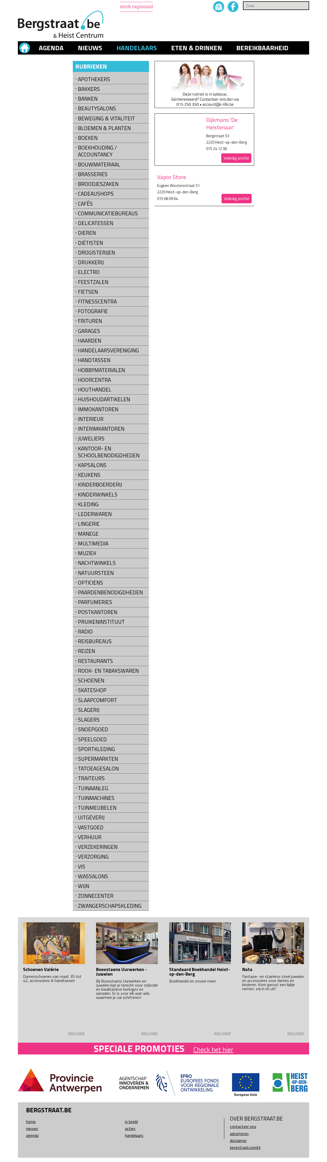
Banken (88, 98)
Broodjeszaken (98, 184)
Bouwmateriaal (99, 164)
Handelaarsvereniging (108, 350)
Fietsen (88, 291)
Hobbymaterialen (101, 370)
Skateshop (92, 690)
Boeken (88, 137)
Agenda (51, 47)
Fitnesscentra (97, 301)
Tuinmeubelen (97, 807)
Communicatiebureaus (108, 213)
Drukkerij (91, 262)
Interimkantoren (101, 428)
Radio (85, 631)
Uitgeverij (91, 817)
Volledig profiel (236, 158)
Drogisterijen (96, 252)
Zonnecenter (95, 895)
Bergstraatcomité (245, 1147)
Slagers (89, 719)
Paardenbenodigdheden (110, 592)
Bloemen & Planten (104, 128)
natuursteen (96, 572)
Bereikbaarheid (262, 47)
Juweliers (91, 438)
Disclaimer (238, 1140)
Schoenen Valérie (41, 969)
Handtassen (94, 360)
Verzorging (93, 856)
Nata (247, 969)
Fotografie (93, 311)
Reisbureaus (95, 641)
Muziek (87, 553)
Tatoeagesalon (98, 768)
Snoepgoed (93, 729)
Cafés (85, 203)
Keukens (89, 474)
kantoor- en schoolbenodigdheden (108, 452)
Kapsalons (92, 465)
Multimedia (93, 543)
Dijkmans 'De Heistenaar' (222, 123)
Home (31, 1121)
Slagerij (88, 709)
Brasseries (93, 174)
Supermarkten (98, 758)
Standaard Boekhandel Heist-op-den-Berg (199, 971)
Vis (81, 866)
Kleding (88, 504)
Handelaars (136, 47)
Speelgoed (92, 739)
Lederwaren (95, 514)
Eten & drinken (196, 47)
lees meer (76, 1033)
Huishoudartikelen (104, 399)
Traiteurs (91, 778)
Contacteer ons (243, 1126)
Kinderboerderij (100, 484)
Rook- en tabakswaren (108, 670)
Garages (89, 331)
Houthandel (94, 389)
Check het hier (213, 1049)
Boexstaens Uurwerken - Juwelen (121, 971)
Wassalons (93, 876)
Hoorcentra (94, 379)
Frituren (90, 321)
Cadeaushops (96, 193)
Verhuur (89, 837)
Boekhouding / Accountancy (97, 151)
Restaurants (95, 661)
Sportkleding (96, 749)
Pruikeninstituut (101, 621)
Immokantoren (98, 409)
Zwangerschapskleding (110, 905)
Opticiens (90, 582)
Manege (88, 533)
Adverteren (239, 1134)
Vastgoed (90, 827)
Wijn (83, 886)
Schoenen (91, 680)
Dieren (87, 232)
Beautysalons (97, 108)
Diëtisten (90, 242)
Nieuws (90, 47)
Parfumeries (95, 602)
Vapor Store (171, 177)
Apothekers (94, 79)
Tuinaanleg (93, 788)
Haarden (89, 340)
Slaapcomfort (97, 700)
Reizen (86, 651)
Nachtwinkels (97, 562)
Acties (130, 1128)
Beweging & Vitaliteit (106, 118)
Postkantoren (97, 612)
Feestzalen (93, 282)
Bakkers (89, 89)
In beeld (131, 1121)
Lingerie (89, 523)
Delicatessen (95, 223)
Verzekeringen (98, 846)
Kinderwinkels (98, 494)
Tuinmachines (96, 798)
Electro (89, 272)
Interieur (90, 419)
